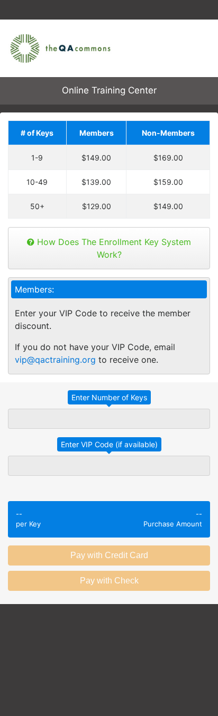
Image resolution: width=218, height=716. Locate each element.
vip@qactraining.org (55, 359)
